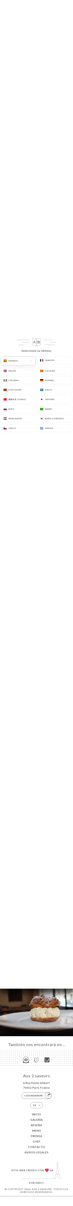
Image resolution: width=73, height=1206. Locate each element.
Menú (36, 1130)
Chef (36, 1141)
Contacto (36, 1146)
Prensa (36, 1136)
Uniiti (39, 1182)
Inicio (36, 1114)
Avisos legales (36, 1152)
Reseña (36, 1125)
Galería (36, 1119)
